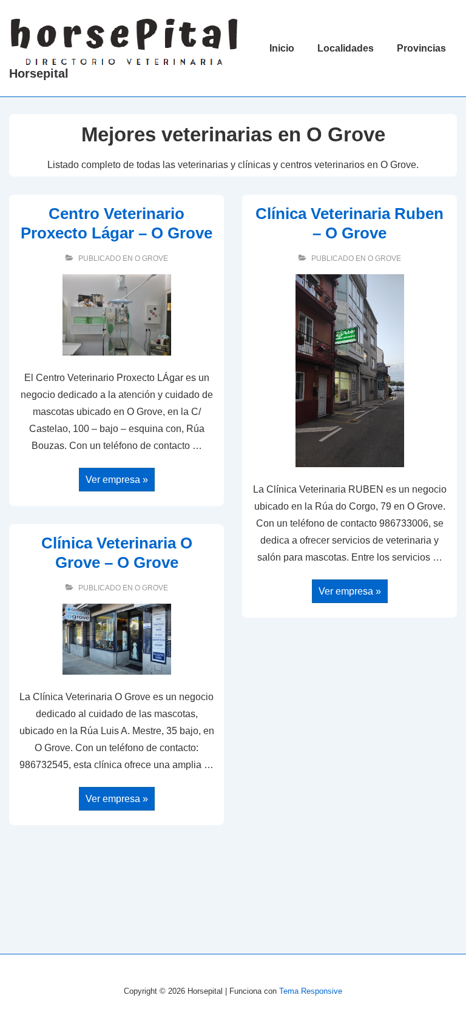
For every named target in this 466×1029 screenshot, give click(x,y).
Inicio (281, 48)
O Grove (151, 258)
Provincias (421, 48)
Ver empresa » (116, 480)
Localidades (345, 48)
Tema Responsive (310, 991)
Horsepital (39, 73)
